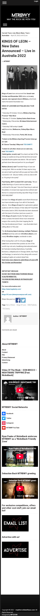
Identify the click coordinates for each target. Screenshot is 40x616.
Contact (5, 352)
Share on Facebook (18, 300)
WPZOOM (13, 615)
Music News (20, 33)
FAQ (3, 355)
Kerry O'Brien (10, 305)
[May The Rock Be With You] (21, 15)
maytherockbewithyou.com (25, 610)
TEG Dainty (6, 309)
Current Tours (7, 33)
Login (36, 1)
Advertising (6, 360)
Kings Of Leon (21, 305)
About (4, 350)
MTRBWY (7, 61)
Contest (5, 362)
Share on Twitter (23, 300)
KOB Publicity (32, 305)
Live (14, 33)
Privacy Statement (8, 357)
